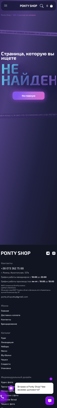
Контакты (6, 319)
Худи (3, 338)
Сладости (6, 364)
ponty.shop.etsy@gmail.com (14, 297)
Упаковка (6, 368)
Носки (4, 351)
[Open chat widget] (49, 401)
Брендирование (9, 324)
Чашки (4, 359)
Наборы (5, 346)
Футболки (6, 355)
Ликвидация (7, 342)
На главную (28, 95)
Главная (5, 311)
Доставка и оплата (10, 315)
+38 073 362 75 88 (12, 268)
